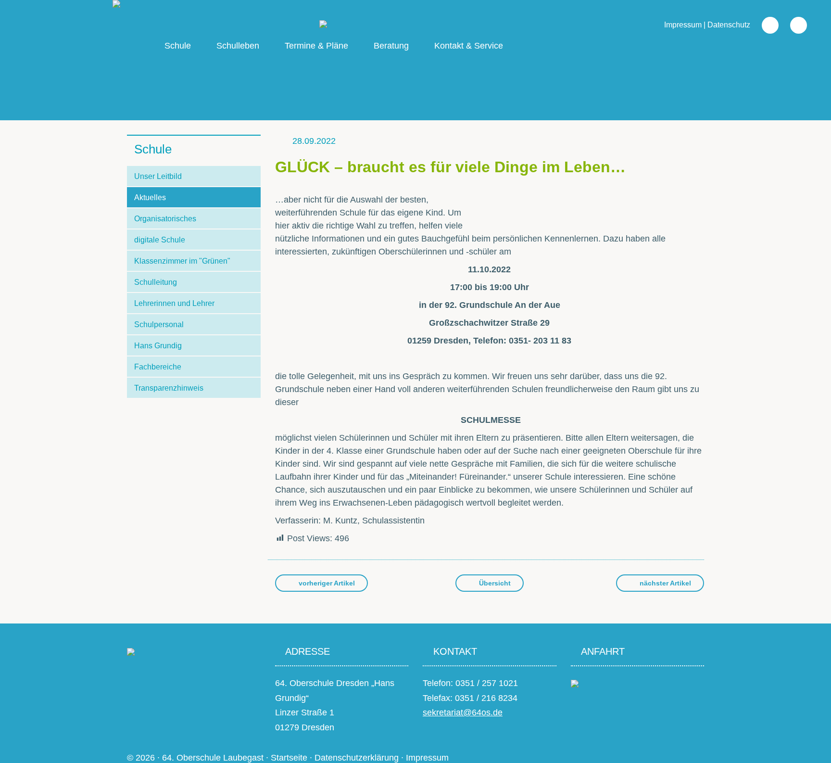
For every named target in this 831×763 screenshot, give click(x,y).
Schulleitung (155, 282)
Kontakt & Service (468, 46)
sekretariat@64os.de (463, 712)
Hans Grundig (158, 346)
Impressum (683, 25)
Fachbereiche (157, 367)
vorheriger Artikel (326, 583)
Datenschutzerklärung (357, 758)
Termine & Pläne (316, 46)
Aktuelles (150, 197)
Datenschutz (728, 25)
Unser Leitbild (158, 176)
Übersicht (494, 583)
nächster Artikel (664, 583)
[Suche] (765, 25)
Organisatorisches (165, 219)
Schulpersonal (159, 324)
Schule (177, 46)
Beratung (391, 46)
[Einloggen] (794, 25)
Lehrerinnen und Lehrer (174, 303)
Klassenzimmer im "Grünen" (182, 261)
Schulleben (237, 46)
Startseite (289, 758)
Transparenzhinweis (168, 388)
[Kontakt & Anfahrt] (575, 683)
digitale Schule (159, 240)
